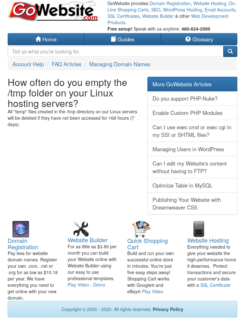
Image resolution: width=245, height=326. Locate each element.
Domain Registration (170, 3)
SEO (155, 9)
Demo (99, 284)
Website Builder (158, 16)
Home (48, 39)
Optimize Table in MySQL (182, 185)
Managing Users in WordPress (188, 149)
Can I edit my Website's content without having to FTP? (189, 167)
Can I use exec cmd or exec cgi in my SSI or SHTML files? (191, 130)
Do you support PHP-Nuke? (185, 98)
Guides (125, 39)
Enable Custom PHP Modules (187, 113)
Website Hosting (209, 3)
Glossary (202, 39)
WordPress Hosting (182, 9)
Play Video (78, 284)
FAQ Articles (66, 64)
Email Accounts (219, 9)
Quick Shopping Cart (147, 243)
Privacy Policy (168, 309)
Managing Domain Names (119, 64)
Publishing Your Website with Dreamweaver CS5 (186, 203)
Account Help (28, 64)
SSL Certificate (215, 285)
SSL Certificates (124, 16)
